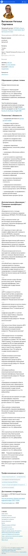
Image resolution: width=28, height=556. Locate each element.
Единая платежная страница (7, 538)
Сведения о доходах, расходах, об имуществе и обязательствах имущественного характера (11, 531)
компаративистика (21, 476)
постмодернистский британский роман (11, 479)
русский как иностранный (8, 487)
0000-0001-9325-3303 (10, 64)
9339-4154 (9, 62)
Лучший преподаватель (8, 503)
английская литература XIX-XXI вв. (10, 482)
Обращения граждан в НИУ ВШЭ (9, 525)
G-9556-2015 (11, 66)
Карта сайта (13, 550)
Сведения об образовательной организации (11, 534)
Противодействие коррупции (8, 528)
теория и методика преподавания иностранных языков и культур (14, 484)
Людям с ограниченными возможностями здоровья (12, 536)
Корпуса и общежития (6, 521)
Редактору (3, 546)
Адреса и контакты (16, 547)
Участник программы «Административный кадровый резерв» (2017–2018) (13, 499)
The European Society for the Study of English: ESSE (13, 110)
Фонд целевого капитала (7, 527)
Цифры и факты (5, 513)
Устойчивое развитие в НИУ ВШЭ (9, 517)
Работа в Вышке (5, 540)
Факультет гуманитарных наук (16, 30)
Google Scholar (5, 69)
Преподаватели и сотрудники (8, 519)
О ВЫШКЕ (4, 511)
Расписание (4, 59)
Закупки (3, 523)
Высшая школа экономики (9, 1)
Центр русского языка (7, 31)
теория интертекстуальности (8, 476)
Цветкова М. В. (5, 74)
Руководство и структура (7, 515)
